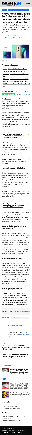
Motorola (8, 99)
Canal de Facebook (23, 94)
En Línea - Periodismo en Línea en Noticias (16, 311)
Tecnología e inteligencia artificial (18, 10)
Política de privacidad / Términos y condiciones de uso (13, 430)
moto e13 (5, 145)
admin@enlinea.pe (8, 418)
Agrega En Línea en (21, 91)
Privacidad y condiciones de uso (11, 408)
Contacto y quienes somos (10, 406)
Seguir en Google (8, 91)
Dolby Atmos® (16, 177)
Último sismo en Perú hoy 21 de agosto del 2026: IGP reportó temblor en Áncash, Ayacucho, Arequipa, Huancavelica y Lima (20, 371)
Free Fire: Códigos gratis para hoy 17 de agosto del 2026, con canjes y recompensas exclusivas (20, 394)
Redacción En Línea (12, 35)
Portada (4, 10)
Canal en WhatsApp (9, 94)
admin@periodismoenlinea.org (11, 420)
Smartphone (25, 317)
